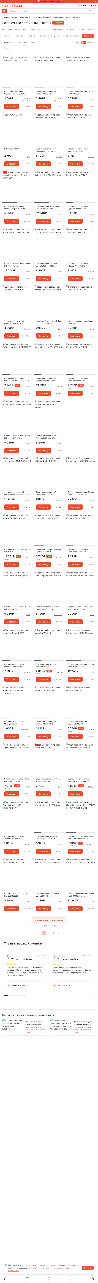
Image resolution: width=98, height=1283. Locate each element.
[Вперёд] (58, 933)
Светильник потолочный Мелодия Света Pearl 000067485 (14, 722)
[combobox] (52, 11)
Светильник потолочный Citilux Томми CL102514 (48, 780)
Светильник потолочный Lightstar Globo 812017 (78, 207)
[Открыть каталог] (4, 11)
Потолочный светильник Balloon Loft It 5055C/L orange (81, 895)
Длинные (7, 36)
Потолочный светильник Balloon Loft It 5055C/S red (49, 894)
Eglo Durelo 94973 (11, 149)
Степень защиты (57, 29)
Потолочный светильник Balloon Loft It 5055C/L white (49, 207)
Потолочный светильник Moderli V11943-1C (78, 722)
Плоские (31, 36)
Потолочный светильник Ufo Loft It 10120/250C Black (47, 264)
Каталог (14, 17)
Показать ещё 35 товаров (47, 920)
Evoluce (27, 386)
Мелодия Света (25, 729)
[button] (9, 51)
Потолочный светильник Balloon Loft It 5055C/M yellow (17, 437)
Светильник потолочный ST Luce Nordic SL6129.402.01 (79, 780)
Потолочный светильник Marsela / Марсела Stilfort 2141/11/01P (14, 207)
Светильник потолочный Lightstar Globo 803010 (46, 150)
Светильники (24, 17)
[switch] (83, 42)
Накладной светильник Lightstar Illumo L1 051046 (14, 92)
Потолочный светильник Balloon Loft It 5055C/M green (17, 608)
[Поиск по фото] (90, 11)
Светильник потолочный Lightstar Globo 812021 (78, 550)
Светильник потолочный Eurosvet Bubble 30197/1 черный (46, 437)
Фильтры (10, 42)
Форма (32, 29)
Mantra (27, 557)
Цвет (24, 29)
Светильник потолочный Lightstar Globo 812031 (14, 665)
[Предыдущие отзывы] (86, 995)
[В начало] (35, 933)
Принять (87, 1268)
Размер (70, 29)
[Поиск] (93, 11)
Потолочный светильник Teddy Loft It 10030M (80, 92)
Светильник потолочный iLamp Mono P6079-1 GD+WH (80, 608)
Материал (42, 29)
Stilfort (28, 214)
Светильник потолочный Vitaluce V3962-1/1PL (46, 92)
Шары (86, 36)
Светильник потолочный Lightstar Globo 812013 (14, 322)
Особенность (14, 29)
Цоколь (90, 29)
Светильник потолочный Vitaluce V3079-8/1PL (46, 722)
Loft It (92, 99)
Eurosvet (59, 444)
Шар (5, 51)
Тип (3, 29)
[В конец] (63, 933)
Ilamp (92, 615)
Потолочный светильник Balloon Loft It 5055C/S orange (81, 493)
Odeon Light (58, 557)
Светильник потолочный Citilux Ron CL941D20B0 (16, 894)
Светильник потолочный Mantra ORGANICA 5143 (17, 550)
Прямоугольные (72, 36)
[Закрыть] (95, 1)
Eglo (28, 157)
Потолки (80, 29)
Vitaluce (59, 98)
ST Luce (91, 787)
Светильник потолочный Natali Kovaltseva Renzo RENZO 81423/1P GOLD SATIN (80, 837)
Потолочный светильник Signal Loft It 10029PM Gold (16, 780)
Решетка (19, 36)
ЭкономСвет (26, 844)
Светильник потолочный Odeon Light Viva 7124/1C (49, 550)
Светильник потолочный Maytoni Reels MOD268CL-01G (48, 379)
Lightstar (27, 98)
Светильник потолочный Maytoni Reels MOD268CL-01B (16, 493)
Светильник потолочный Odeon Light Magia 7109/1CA (49, 608)
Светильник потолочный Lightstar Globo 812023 (46, 493)
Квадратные (56, 36)
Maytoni (59, 386)
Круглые (43, 36)
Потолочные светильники (42, 17)
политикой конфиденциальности (42, 1268)
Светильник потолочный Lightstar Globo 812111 (78, 379)
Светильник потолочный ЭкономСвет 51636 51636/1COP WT (14, 837)
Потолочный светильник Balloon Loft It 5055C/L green (81, 665)
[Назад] (39, 933)
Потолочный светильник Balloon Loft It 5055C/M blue (49, 322)
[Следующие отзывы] (91, 995)
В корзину (11, 106)
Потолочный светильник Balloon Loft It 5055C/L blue (17, 264)
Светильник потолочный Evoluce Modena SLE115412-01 (16, 379)
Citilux (60, 787)
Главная (5, 17)
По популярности (26, 42)
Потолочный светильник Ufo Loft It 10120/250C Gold (47, 837)
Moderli (59, 672)
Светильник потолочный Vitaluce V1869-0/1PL (78, 264)
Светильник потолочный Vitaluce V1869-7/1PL (78, 150)
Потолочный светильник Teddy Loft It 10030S (80, 322)
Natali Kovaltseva (89, 844)
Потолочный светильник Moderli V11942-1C (46, 665)
